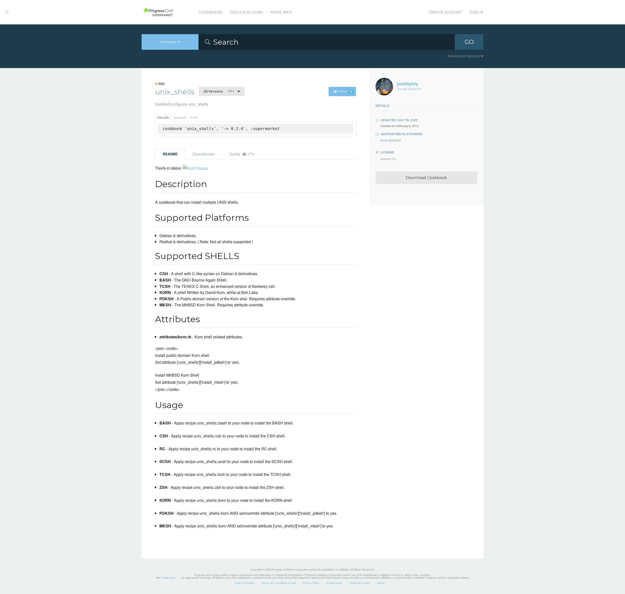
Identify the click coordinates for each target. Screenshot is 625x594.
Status (381, 583)
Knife (194, 117)
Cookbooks (210, 12)
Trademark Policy (359, 583)
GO (469, 41)
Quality (241, 153)
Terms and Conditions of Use (278, 583)
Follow (345, 91)
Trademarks (168, 577)
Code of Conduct (245, 583)
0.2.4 (219, 91)
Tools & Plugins (246, 12)
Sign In (476, 12)
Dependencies (204, 153)
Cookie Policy (334, 583)
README (170, 153)
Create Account (445, 12)
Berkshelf (180, 117)
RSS (161, 83)
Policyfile (163, 117)
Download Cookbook (426, 177)
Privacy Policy (311, 583)
